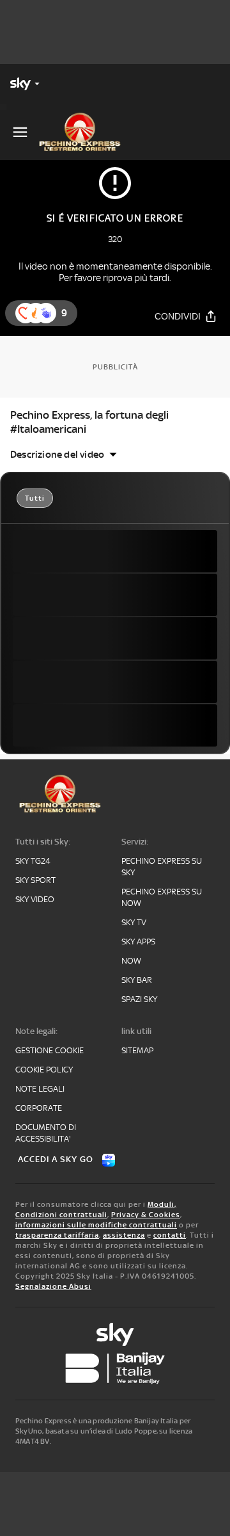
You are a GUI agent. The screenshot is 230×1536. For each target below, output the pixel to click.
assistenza (124, 1235)
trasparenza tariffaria (57, 1235)
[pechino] (85, 132)
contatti (169, 1235)
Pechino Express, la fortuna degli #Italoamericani (89, 421)
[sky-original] (115, 1334)
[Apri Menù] (20, 132)
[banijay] (115, 1368)
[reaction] (46, 313)
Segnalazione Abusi (53, 1286)
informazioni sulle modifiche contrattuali (96, 1224)
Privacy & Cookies (145, 1214)
